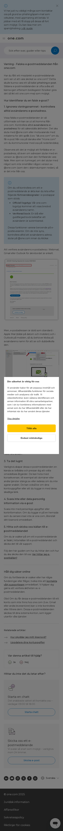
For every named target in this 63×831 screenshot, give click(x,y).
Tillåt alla (31, 428)
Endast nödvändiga (31, 438)
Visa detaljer (13, 418)
